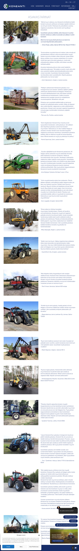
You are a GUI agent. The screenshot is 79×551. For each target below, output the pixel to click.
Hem (32, 6)
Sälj (73, 6)
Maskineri (40, 6)
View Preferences (33, 546)
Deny (21, 546)
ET (74, 2)
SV (70, 2)
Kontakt (72, 8)
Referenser (65, 6)
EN (66, 2)
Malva (47, 6)
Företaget (55, 6)
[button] (39, 535)
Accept (8, 546)
